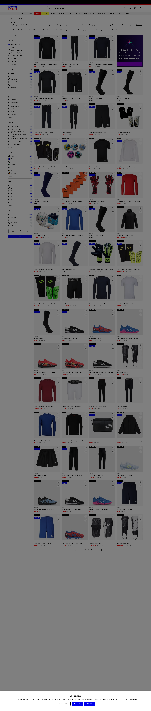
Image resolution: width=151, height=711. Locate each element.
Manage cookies (63, 704)
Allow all (89, 704)
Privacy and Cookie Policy (129, 699)
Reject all (77, 704)
